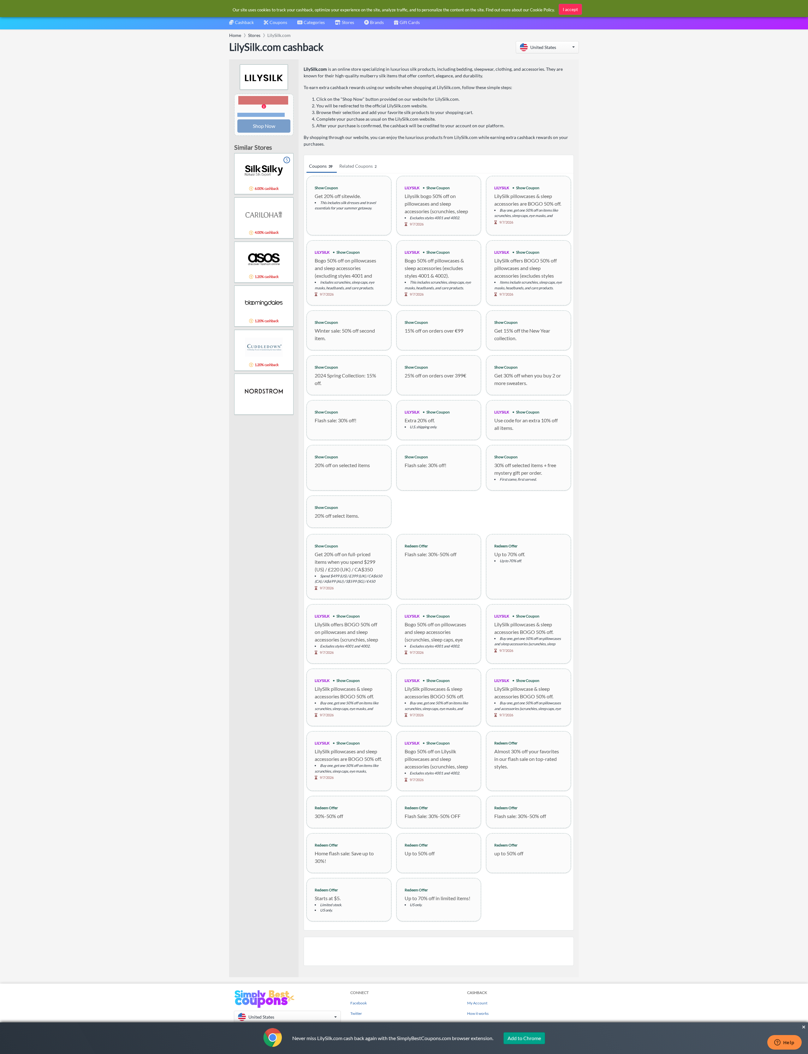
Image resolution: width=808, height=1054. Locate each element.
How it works (478, 1013)
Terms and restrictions (261, 115)
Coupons (320, 166)
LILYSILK (412, 187)
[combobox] (311, 24)
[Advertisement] (438, 951)
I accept (570, 9)
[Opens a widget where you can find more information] (784, 1043)
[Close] (803, 1027)
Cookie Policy (542, 9)
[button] (547, 47)
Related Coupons (358, 166)
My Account (477, 1003)
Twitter (356, 1013)
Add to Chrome (524, 1038)
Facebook (358, 1003)
